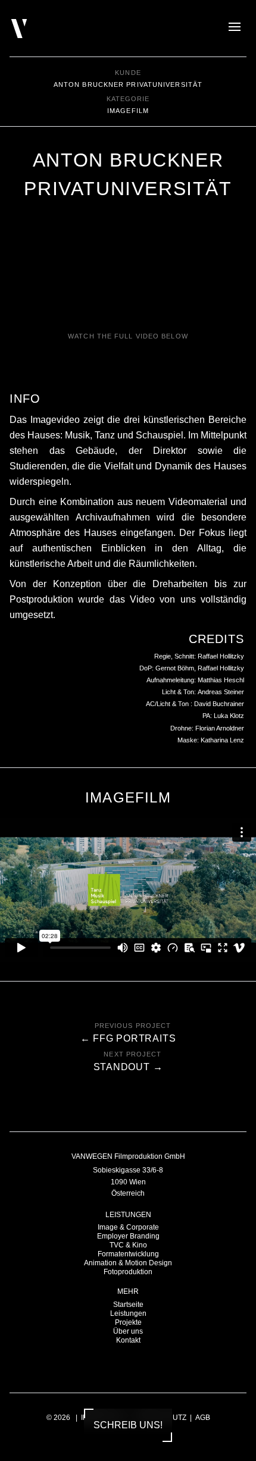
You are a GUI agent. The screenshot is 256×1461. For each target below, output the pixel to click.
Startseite (128, 1304)
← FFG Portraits (128, 1038)
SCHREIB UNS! (128, 1425)
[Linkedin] (134, 1363)
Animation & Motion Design (128, 1263)
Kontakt (128, 1340)
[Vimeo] (151, 1363)
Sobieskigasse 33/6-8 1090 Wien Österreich (128, 1181)
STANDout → (128, 1067)
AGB (202, 1417)
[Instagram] (118, 1363)
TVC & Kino (128, 1245)
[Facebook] (101, 1363)
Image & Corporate (128, 1227)
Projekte (128, 1322)
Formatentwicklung (128, 1254)
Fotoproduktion (128, 1272)
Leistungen (128, 1313)
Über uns (128, 1331)
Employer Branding (128, 1236)
